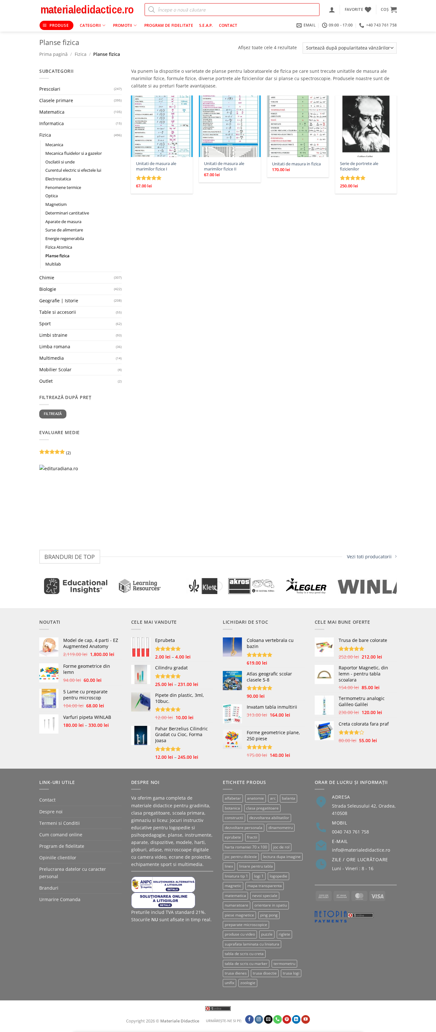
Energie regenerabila (64, 238)
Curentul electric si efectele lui (73, 170)
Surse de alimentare (64, 230)
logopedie (278, 876)
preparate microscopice (246, 924)
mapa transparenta (264, 885)
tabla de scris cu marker (246, 963)
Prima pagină (53, 54)
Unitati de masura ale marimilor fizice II (224, 166)
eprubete (233, 837)
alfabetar (233, 798)
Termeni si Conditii (59, 823)
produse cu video (240, 934)
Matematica (51, 112)
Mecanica (54, 144)
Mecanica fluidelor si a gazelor (73, 153)
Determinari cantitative (67, 213)
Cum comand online (60, 835)
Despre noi (51, 812)
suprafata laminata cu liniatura (252, 944)
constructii (234, 817)
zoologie (247, 982)
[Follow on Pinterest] (286, 1019)
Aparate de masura (63, 221)
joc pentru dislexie (241, 856)
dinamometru (280, 827)
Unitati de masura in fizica (296, 164)
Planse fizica (57, 256)
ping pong (269, 915)
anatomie (255, 798)
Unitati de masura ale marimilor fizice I (156, 166)
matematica (235, 895)
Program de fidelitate (168, 25)
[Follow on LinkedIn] (296, 1019)
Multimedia (51, 358)
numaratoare (236, 905)
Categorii (90, 25)
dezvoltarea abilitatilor (269, 817)
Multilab (53, 264)
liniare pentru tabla (256, 866)
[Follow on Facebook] (249, 1019)
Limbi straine (53, 335)
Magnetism (56, 204)
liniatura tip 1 (236, 876)
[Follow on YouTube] (305, 1019)
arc (273, 798)
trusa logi (291, 973)
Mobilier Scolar (55, 369)
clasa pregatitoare (262, 808)
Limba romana (54, 346)
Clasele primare (56, 100)
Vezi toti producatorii (369, 557)
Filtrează (53, 413)
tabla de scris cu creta (244, 953)
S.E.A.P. (206, 25)
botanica (232, 808)
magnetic (233, 885)
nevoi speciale (264, 895)
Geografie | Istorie (58, 301)
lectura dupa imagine (282, 856)
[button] (332, 10)
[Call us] (277, 1019)
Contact (228, 25)
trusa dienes (236, 973)
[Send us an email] (268, 1019)
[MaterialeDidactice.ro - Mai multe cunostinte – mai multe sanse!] (87, 10)
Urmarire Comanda (59, 899)
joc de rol (281, 847)
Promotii (122, 25)
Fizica (80, 54)
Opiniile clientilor (57, 858)
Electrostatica (58, 179)
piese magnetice (239, 915)
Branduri (48, 888)
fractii (252, 837)
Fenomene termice (63, 187)
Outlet (46, 381)
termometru (284, 963)
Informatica (51, 123)
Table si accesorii (57, 312)
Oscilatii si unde (60, 162)
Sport (45, 323)
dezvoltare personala (243, 827)
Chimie (46, 278)
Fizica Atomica (58, 247)
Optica (51, 196)
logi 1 (259, 876)
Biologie (47, 289)
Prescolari (49, 89)
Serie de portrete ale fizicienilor (359, 166)
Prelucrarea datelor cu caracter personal (72, 872)
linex (229, 866)
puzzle (267, 934)
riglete (284, 934)
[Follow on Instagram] (259, 1019)
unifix (229, 982)
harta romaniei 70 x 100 (246, 847)
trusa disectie (265, 973)
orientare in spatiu (270, 905)
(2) (55, 454)
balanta (288, 798)
